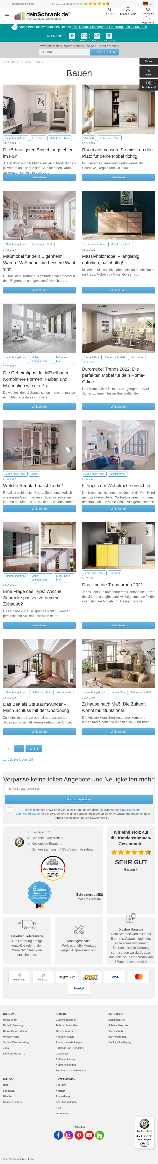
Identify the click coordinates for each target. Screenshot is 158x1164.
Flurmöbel (38, 138)
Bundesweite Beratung (23, 3)
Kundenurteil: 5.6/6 (67, 4)
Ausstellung (63, 1096)
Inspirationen (11, 62)
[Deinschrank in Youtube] (89, 1135)
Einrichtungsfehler (16, 138)
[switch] (144, 1144)
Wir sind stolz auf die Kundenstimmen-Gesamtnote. (131, 838)
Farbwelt (115, 573)
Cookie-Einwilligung (119, 1042)
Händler (7, 1096)
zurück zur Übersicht (18, 759)
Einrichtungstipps (15, 357)
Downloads (62, 1053)
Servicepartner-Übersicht (71, 1070)
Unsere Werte (11, 1036)
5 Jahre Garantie (118, 1025)
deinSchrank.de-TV (14, 1053)
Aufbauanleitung (65, 1059)
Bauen (39, 62)
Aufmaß (89, 138)
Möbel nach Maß (60, 138)
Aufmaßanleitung (66, 1065)
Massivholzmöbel (94, 244)
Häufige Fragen (65, 1036)
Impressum (62, 1113)
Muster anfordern (66, 1031)
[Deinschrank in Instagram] (68, 1135)
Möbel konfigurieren (39, 359)
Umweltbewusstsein (15, 1031)
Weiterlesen (40, 177)
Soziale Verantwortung (16, 1042)
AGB (58, 1107)
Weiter (34, 748)
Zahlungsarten (116, 1019)
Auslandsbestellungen (69, 1042)
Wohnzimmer (117, 473)
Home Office (91, 357)
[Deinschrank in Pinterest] (79, 1135)
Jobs (6, 1048)
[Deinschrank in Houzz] (99, 1135)
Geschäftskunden (66, 1102)
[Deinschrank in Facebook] (58, 1135)
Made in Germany (13, 1025)
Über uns (61, 1085)
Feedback (9, 1090)
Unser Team (10, 1019)
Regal (34, 473)
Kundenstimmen (12, 1102)
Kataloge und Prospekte (70, 1048)
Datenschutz (115, 1031)
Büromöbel (136, 357)
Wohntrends (64, 692)
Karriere (61, 1090)
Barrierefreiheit (117, 1036)
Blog (28, 62)
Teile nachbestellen (67, 1025)
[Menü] (151, 1119)
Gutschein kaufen (66, 1019)
